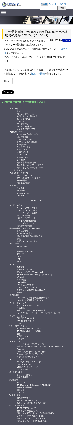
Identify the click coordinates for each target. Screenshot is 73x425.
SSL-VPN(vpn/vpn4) (25, 318)
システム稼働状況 (24, 126)
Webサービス (15, 395)
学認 (19, 238)
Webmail (20, 277)
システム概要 (22, 231)
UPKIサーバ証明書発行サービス (30, 300)
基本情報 (20, 266)
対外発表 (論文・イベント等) (29, 178)
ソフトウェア (15, 341)
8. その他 (21, 160)
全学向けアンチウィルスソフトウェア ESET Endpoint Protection (40, 346)
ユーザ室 (20, 121)
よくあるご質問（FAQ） (27, 129)
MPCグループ (22, 382)
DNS (19, 256)
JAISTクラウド (15, 359)
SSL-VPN (21, 195)
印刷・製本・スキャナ (18, 326)
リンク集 (20, 188)
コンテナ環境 (22, 369)
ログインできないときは (27, 241)
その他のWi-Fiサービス (26, 251)
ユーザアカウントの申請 (27, 207)
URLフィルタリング (25, 284)
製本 (19, 333)
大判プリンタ (22, 336)
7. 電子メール (22, 157)
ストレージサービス (17, 303)
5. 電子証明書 (22, 152)
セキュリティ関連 (16, 405)
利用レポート (22, 390)
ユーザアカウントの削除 (27, 213)
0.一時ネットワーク (25, 139)
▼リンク (13, 185)
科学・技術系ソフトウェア (28, 356)
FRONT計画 (22, 180)
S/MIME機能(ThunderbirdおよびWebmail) (34, 274)
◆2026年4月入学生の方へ (28, 134)
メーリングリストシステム (28, 287)
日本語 (44, 4)
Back (7, 80)
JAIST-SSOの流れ (24, 233)
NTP (19, 259)
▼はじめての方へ (16, 132)
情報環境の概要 (23, 183)
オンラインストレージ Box (28, 305)
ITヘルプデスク (23, 124)
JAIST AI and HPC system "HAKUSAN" (34, 385)
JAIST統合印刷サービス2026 (29, 331)
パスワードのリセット (26, 218)
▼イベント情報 (15, 170)
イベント (20, 392)
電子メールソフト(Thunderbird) (30, 272)
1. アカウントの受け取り (27, 142)
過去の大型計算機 (24, 387)
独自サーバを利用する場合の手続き (32, 403)
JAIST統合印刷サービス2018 (29, 328)
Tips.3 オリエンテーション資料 (30, 167)
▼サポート (14, 109)
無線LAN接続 (38, 73)
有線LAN (20, 254)
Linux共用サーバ (24, 364)
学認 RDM (21, 308)
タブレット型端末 (24, 374)
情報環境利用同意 (24, 225)
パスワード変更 (23, 215)
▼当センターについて (18, 173)
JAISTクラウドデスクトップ (29, 361)
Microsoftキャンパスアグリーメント (32, 343)
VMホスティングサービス (27, 367)
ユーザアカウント (16, 205)
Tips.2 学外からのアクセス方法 (30, 165)
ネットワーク (15, 244)
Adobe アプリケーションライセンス (32, 351)
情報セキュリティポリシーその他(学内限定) (35, 413)
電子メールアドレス (25, 269)
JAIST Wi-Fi (22, 246)
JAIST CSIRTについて (26, 408)
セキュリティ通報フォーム (28, 410)
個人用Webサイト (24, 397)
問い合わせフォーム (25, 113)
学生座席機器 (22, 377)
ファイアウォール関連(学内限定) (30, 415)
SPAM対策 (21, 282)
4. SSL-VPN (22, 149)
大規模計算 (14, 380)
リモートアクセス (16, 316)
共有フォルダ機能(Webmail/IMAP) (31, 290)
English (53, 4)
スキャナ (20, 338)
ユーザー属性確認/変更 (26, 220)
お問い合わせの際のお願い (28, 116)
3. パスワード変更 (24, 147)
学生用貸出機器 (15, 372)
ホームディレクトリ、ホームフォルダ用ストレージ (38, 313)
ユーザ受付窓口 (23, 119)
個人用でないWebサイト (27, 400)
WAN (19, 261)
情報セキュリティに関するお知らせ (32, 420)
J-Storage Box (23, 193)
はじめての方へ (23, 136)
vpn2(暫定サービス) (25, 320)
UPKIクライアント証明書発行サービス (33, 297)
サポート (20, 111)
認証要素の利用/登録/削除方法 (29, 236)
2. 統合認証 (22, 144)
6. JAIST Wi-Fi (23, 154)
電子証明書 (14, 295)
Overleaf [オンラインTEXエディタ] (31, 354)
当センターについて (25, 175)
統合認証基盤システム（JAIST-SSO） (25, 228)
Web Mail (21, 190)
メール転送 (21, 279)
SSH (19, 323)
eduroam (21, 248)
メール (12, 264)
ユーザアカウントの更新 (27, 210)
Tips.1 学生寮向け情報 (26, 162)
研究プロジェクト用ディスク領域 (31, 310)
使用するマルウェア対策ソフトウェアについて (36, 418)
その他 (19, 292)
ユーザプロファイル (25, 223)
